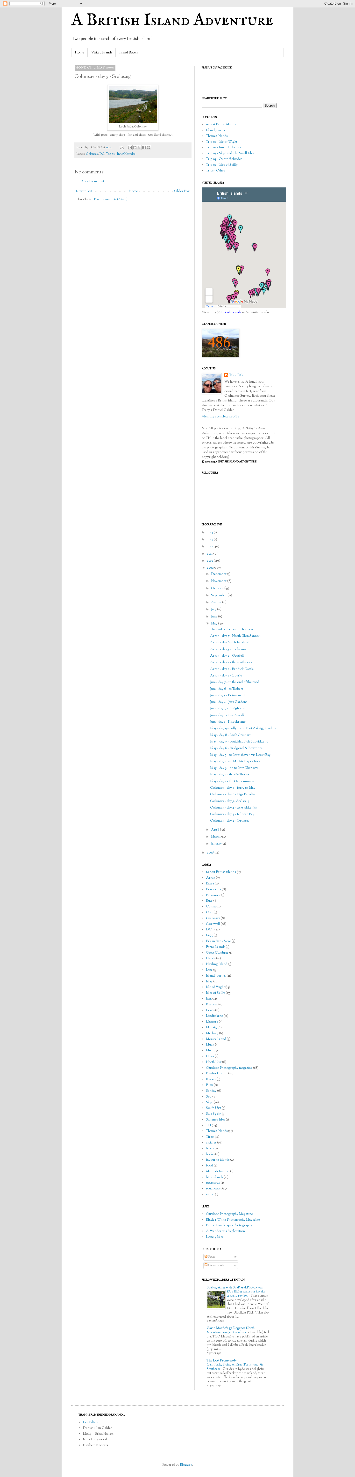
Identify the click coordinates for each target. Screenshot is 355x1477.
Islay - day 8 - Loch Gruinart (230, 735)
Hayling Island (216, 964)
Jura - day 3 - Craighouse (227, 708)
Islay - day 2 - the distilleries (229, 774)
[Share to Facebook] (144, 147)
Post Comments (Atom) (111, 199)
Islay (209, 981)
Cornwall (213, 924)
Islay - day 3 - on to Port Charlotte (234, 768)
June (214, 616)
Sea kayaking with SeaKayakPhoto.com (235, 1287)
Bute (209, 900)
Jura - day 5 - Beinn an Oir (228, 695)
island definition (217, 1171)
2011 (210, 553)
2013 (210, 539)
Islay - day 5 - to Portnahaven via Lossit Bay (240, 755)
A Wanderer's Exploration (225, 1231)
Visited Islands (101, 52)
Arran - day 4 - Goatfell (227, 655)
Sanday (211, 1091)
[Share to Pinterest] (148, 147)
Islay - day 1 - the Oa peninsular (232, 781)
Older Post (182, 191)
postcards (213, 1182)
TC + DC (236, 375)
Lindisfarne (214, 1016)
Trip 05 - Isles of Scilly (222, 165)
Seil (209, 1096)
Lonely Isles (214, 1237)
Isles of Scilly (215, 993)
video (210, 1194)
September (219, 595)
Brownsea (213, 895)
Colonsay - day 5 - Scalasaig (229, 801)
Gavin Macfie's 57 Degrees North (231, 1328)
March (216, 836)
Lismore (212, 1021)
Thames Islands (216, 136)
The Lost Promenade (222, 1360)
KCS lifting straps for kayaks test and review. (246, 1293)
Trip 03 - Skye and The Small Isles (230, 153)
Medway (212, 1033)
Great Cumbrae (217, 952)
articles (211, 1142)
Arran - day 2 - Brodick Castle (232, 669)
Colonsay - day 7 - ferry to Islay (232, 788)
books (210, 1154)
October (217, 588)
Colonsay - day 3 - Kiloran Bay (232, 814)
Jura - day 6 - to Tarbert (226, 689)
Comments (215, 1265)
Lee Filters (90, 1422)
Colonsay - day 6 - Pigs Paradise (233, 794)
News (210, 1056)
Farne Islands (215, 947)
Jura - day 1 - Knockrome (228, 722)
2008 (210, 852)
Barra (210, 883)
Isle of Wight (215, 987)
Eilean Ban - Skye (218, 941)
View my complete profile (220, 416)
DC (101, 154)
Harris (210, 958)
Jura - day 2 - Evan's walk (227, 715)
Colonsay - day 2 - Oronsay (229, 820)
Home (79, 52)
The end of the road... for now (232, 629)
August (216, 602)
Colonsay (92, 154)
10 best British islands (221, 124)
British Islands (231, 312)
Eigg (209, 935)
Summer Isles (215, 1119)
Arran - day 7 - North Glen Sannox (235, 636)
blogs (210, 1148)
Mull (209, 1050)
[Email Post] (121, 147)
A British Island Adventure (172, 20)
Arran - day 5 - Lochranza (228, 649)
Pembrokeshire (216, 1073)
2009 (210, 567)
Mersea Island (216, 1039)
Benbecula (213, 889)
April (215, 829)
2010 (210, 560)
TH (208, 1125)
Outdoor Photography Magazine (229, 1214)
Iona (209, 970)
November (219, 581)
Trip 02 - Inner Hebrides (120, 154)
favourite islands (217, 1160)
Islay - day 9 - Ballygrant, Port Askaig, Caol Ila (243, 728)
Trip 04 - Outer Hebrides (224, 159)
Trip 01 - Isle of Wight (221, 142)
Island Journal (216, 130)
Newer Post (84, 191)
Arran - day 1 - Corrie (226, 675)
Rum (209, 1085)
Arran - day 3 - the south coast (231, 662)
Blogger (186, 1464)
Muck (210, 1044)
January (216, 843)
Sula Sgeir (213, 1114)
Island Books (128, 52)
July (214, 609)
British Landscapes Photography (229, 1225)
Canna (211, 906)
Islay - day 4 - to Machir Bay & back (235, 761)
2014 (210, 532)
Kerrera (212, 1004)
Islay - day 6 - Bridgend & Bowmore (236, 748)
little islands (214, 1177)
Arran (210, 878)
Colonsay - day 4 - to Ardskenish (233, 807)
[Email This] (130, 147)
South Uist (213, 1108)
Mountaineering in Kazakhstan (227, 1332)
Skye (209, 1102)
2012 (210, 546)
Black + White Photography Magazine (233, 1219)
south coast (213, 1188)
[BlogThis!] (134, 147)
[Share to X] (139, 147)
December (219, 574)
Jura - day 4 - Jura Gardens (228, 702)
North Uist (213, 1062)
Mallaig (211, 1027)
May (214, 623)
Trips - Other (215, 170)
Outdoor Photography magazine (229, 1068)
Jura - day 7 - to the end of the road (234, 682)
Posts (211, 1256)
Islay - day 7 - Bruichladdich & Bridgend (239, 741)
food (209, 1165)
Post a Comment (92, 181)
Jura (209, 998)
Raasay (211, 1079)
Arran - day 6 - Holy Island (229, 642)
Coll (209, 912)
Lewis (210, 1010)
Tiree (210, 1137)
